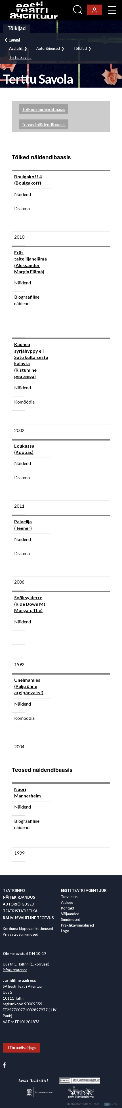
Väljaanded (70, 913)
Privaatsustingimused (20, 934)
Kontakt (67, 908)
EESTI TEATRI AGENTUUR (84, 890)
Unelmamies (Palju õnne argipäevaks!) (28, 686)
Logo (65, 931)
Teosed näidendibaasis (44, 124)
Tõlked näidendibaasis (43, 109)
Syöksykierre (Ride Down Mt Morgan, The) (29, 604)
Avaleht (16, 48)
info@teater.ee (15, 970)
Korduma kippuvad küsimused (28, 928)
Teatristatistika (20, 911)
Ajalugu (67, 902)
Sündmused (70, 919)
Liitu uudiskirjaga (22, 1047)
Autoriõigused (48, 48)
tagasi (14, 39)
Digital (111, 1104)
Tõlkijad (80, 48)
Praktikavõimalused (77, 925)
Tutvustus (69, 896)
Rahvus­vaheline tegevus (28, 917)
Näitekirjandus (19, 897)
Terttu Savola (20, 57)
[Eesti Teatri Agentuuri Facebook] (4, 1064)
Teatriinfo (14, 890)
